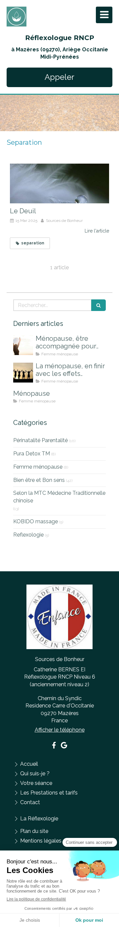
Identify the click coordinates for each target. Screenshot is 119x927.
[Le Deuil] (59, 183)
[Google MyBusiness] (64, 746)
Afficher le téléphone (60, 730)
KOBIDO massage (35, 521)
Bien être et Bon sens (39, 480)
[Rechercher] (98, 305)
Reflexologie (28, 535)
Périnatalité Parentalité (40, 440)
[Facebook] (54, 746)
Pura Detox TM (31, 453)
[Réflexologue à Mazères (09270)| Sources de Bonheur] (16, 16)
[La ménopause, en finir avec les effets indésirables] (23, 373)
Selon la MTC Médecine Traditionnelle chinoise (59, 497)
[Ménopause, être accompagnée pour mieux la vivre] (23, 345)
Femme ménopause (37, 467)
